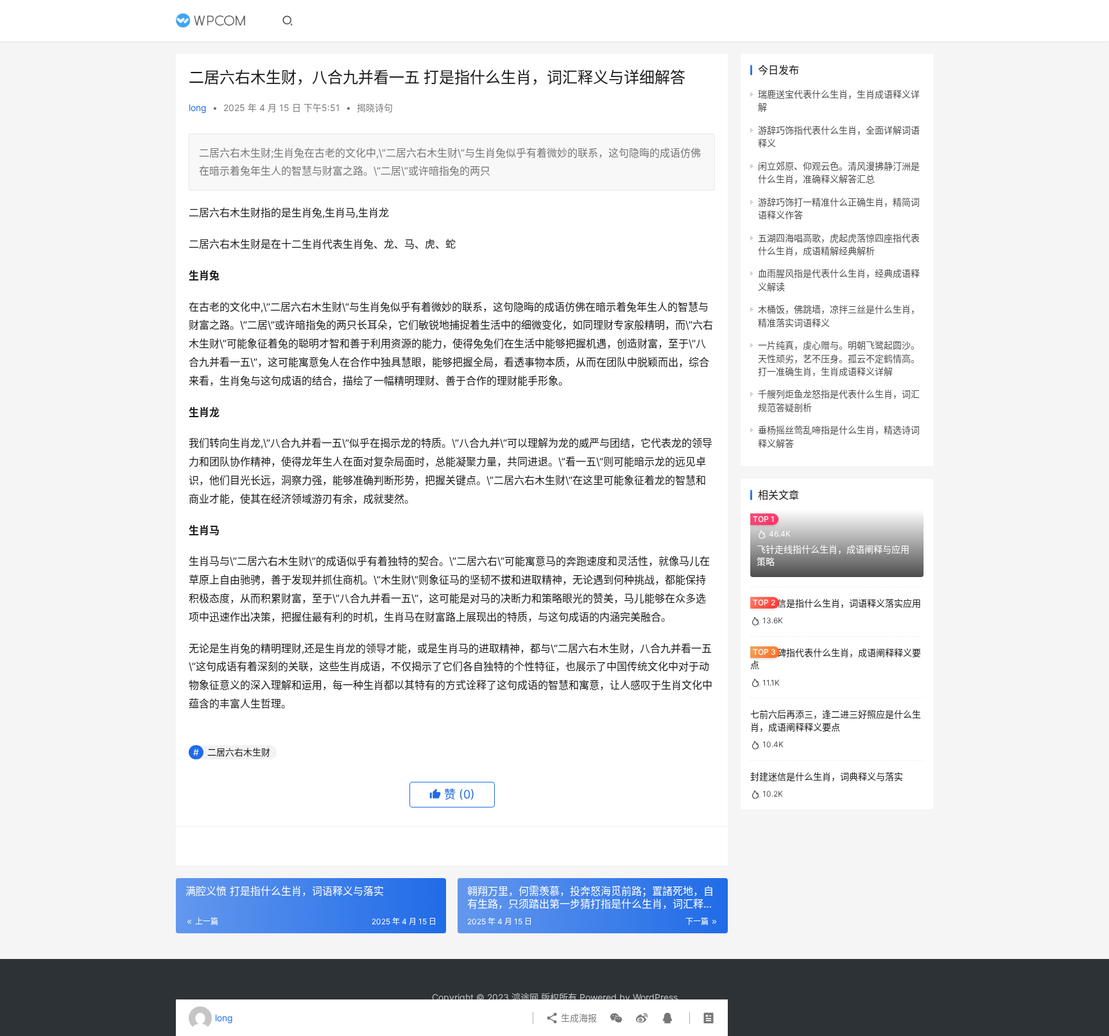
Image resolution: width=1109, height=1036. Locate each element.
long (198, 107)
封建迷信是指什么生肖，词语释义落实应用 (835, 603)
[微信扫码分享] (616, 1018)
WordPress (655, 997)
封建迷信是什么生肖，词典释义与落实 (826, 776)
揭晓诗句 (375, 107)
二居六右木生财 (238, 752)
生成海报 (577, 1017)
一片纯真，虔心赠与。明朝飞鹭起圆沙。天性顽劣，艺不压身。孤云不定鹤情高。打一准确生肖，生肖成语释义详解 (839, 358)
